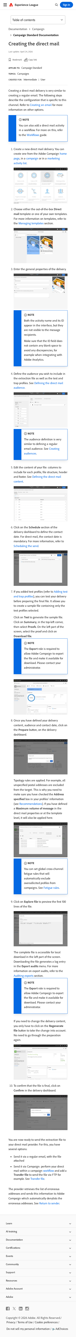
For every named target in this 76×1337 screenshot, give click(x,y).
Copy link (32, 59)
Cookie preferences (46, 1322)
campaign (32, 158)
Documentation (17, 29)
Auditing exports (23, 975)
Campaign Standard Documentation (36, 35)
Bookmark (17, 59)
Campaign (38, 29)
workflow (48, 1170)
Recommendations (30, 804)
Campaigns (23, 73)
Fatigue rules (51, 888)
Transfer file (37, 1179)
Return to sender (49, 1203)
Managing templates (31, 223)
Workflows (33, 135)
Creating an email (41, 105)
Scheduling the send (26, 546)
